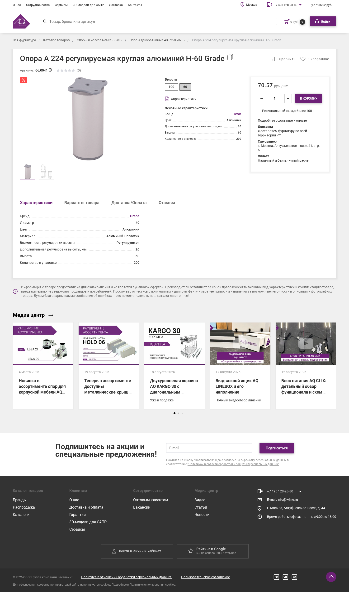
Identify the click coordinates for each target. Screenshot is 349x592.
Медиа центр (29, 315)
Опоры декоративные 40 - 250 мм (156, 40)
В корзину (308, 98)
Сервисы (61, 5)
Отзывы (167, 202)
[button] (174, 413)
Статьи (200, 507)
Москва (251, 4)
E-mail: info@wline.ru (282, 499)
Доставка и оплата (86, 507)
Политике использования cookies (152, 584)
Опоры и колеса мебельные (98, 40)
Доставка (116, 5)
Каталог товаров (56, 40)
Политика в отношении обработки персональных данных (126, 577)
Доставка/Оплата (129, 202)
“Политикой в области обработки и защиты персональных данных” (233, 464)
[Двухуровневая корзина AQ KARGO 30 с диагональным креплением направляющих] (174, 365)
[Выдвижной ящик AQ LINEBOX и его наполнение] (240, 387)
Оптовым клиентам (150, 500)
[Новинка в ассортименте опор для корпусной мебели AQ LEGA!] (43, 365)
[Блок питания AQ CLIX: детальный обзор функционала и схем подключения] (306, 383)
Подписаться (277, 448)
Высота (171, 79)
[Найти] (45, 21)
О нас (17, 5)
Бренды (20, 500)
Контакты (135, 5)
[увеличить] (288, 98)
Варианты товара (81, 202)
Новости (201, 514)
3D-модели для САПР (88, 5)
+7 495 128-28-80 (285, 5)
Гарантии (77, 514)
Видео (199, 500)
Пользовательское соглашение (205, 577)
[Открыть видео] (240, 343)
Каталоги (21, 514)
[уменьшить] (261, 98)
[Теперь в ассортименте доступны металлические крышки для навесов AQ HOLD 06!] (109, 365)
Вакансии (141, 507)
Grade (237, 114)
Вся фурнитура (24, 40)
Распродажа (24, 507)
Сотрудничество (38, 5)
